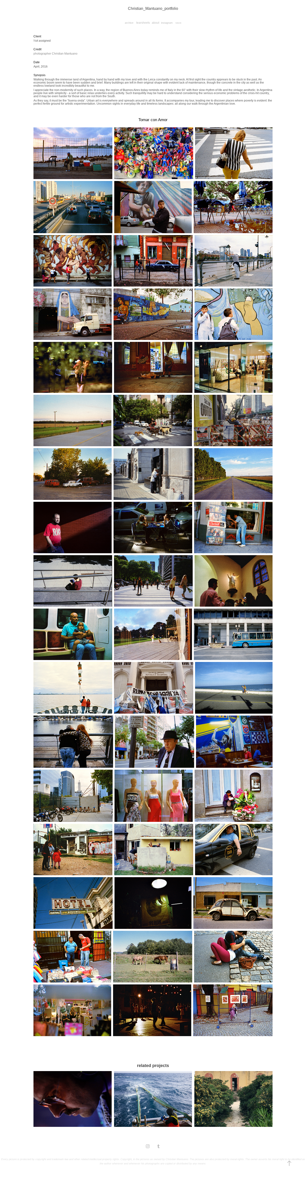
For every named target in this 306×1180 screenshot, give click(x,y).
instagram (167, 22)
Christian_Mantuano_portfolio (153, 8)
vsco (178, 22)
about (155, 22)
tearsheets (143, 22)
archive (129, 22)
